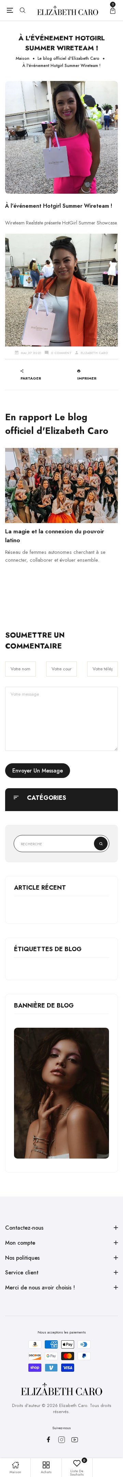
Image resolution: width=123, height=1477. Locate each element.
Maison (22, 58)
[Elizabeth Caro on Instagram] (61, 1440)
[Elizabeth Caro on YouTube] (74, 1440)
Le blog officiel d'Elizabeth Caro (68, 58)
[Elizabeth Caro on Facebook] (48, 1439)
